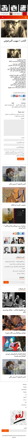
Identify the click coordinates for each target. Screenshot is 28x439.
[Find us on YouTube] (13, 233)
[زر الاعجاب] (24, 99)
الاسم (22, 137)
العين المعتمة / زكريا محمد (9, 104)
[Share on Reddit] (19, 96)
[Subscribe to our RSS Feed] (16, 233)
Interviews (24, 389)
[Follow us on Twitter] (21, 233)
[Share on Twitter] (22, 96)
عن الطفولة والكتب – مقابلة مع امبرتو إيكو (15, 261)
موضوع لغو (24, 404)
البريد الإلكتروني (20, 142)
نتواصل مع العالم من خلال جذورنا (17, 264)
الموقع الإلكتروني (20, 147)
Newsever (20, 435)
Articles (25, 384)
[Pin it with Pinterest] (17, 96)
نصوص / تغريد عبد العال (18, 205)
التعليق (22, 118)
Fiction (25, 387)
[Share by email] (12, 96)
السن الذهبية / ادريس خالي (17, 184)
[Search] (2, 17)
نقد (26, 407)
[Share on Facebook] (24, 96)
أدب (26, 394)
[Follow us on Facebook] (23, 233)
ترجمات (25, 399)
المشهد (25, 397)
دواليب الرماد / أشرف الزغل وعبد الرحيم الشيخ (20, 104)
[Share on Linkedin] (14, 96)
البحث (25, 428)
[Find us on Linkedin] (18, 233)
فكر (26, 402)
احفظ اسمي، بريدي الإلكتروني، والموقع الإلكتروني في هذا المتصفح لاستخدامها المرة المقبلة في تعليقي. (14, 153)
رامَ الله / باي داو (19, 13)
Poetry (25, 392)
